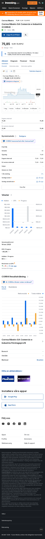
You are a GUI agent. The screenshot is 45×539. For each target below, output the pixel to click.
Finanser (23, 61)
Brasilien (40, 360)
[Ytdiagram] (7, 71)
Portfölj (4, 439)
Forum (32, 61)
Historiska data (14, 66)
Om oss (26, 435)
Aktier (4, 8)
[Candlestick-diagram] (4, 71)
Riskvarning (5, 527)
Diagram (13, 61)
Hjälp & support (29, 443)
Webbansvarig (7, 443)
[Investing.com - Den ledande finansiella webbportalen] (12, 3)
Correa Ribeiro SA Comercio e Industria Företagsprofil (17, 341)
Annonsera (28, 439)
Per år (4, 287)
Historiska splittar (26, 66)
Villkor (3, 514)
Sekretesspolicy (7, 520)
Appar (4, 435)
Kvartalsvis (13, 287)
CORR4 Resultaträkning (14, 276)
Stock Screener (14, 8)
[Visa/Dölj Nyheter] (14, 71)
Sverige (25, 8)
